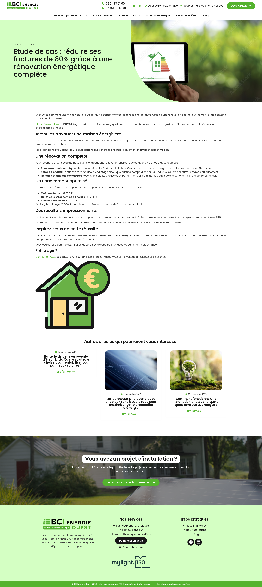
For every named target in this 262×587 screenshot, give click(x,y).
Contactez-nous (45, 257)
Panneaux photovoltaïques (70, 15)
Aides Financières (186, 15)
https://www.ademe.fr (48, 124)
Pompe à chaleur (129, 15)
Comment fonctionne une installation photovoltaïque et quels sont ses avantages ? (196, 402)
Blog (206, 15)
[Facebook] (190, 542)
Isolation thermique (158, 15)
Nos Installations (103, 15)
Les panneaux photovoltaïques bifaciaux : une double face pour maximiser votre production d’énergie (131, 403)
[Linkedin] (198, 542)
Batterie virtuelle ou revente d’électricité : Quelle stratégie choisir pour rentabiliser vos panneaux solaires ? (66, 361)
